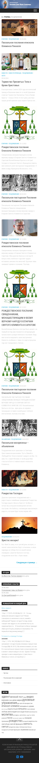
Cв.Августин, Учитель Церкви (12, 576)
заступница (4, 709)
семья (18, 727)
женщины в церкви (27, 706)
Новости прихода (15, 73)
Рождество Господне (12, 493)
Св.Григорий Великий (9, 595)
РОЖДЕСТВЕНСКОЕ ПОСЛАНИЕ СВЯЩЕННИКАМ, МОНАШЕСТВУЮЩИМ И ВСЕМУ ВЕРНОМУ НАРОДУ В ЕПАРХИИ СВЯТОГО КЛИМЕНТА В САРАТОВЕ (19, 317)
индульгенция (13, 709)
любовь (4, 712)
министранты (33, 712)
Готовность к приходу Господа (12, 636)
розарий (25, 721)
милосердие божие (23, 712)
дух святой (20, 703)
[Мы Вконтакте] (17, 756)
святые (5, 726)
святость (27, 723)
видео (30, 696)
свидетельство (32, 721)
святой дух (6, 724)
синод (22, 727)
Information (7, 683)
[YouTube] (21, 756)
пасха (9, 717)
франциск (17, 730)
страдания (5, 730)
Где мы (6, 673)
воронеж (5, 700)
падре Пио (28, 715)
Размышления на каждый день (14, 603)
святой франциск (16, 724)
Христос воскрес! (10, 540)
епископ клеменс (11, 705)
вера (24, 697)
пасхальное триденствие (18, 718)
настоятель (22, 715)
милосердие (12, 712)
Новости (4, 73)
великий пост (16, 696)
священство (12, 727)
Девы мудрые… (7, 608)
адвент (6, 696)
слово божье (27, 727)
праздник (28, 718)
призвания (5, 721)
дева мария (17, 700)
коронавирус (31, 709)
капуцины (22, 709)
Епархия (5, 39)
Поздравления (14, 39)
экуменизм (24, 730)
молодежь (16, 715)
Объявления (6, 439)
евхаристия (28, 703)
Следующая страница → (26, 562)
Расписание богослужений (13, 678)
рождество (15, 721)
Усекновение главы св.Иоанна (12, 590)
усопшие (11, 730)
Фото (3, 76)
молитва (7, 714)
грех (10, 700)
